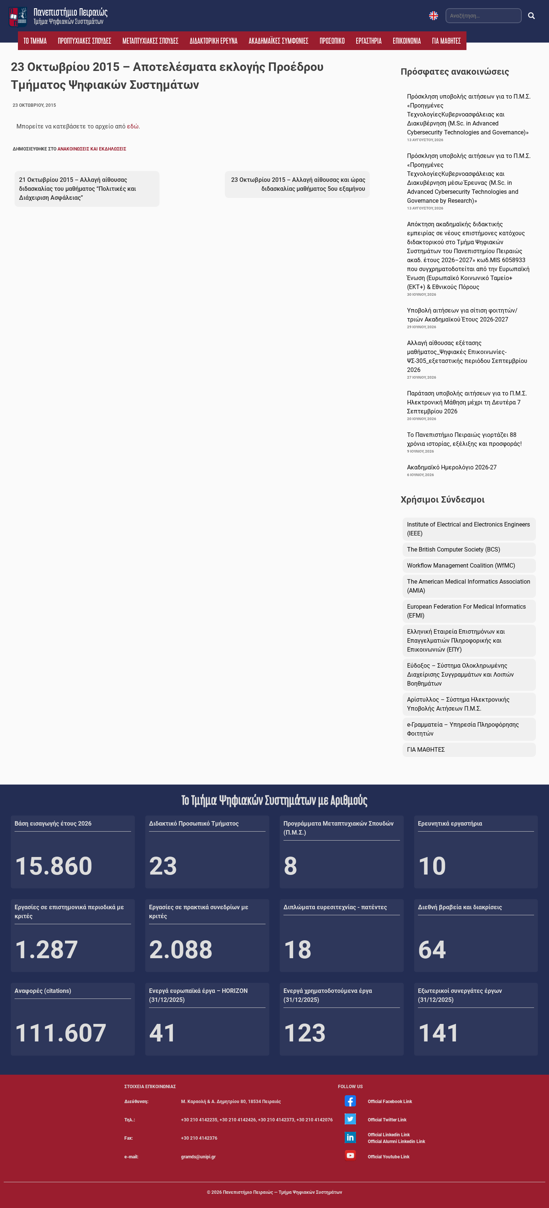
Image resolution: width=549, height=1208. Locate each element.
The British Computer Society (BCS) (453, 549)
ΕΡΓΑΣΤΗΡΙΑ (369, 40)
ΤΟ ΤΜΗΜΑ (35, 40)
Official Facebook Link (390, 1101)
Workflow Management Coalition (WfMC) (461, 565)
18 (297, 949)
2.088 (181, 949)
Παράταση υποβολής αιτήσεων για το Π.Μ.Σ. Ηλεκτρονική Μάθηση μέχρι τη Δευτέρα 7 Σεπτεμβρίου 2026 (467, 402)
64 (432, 949)
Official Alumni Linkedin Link (396, 1141)
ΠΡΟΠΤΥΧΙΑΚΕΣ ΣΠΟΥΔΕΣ (84, 40)
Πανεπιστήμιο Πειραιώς (71, 12)
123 (304, 1033)
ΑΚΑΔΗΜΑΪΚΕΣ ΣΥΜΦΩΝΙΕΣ (278, 40)
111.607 (61, 1033)
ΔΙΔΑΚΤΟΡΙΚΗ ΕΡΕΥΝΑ (214, 40)
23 (163, 866)
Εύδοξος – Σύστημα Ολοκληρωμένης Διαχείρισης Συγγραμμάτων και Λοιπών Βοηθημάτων (460, 674)
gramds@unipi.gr (198, 1156)
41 (163, 1033)
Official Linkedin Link (389, 1134)
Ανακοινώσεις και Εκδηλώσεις (92, 149)
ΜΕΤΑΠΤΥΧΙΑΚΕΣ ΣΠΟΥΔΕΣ (150, 40)
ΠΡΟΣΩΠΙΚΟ (332, 40)
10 (432, 866)
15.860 (54, 866)
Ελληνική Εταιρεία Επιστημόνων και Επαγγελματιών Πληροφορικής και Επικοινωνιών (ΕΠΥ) (456, 640)
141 (439, 1033)
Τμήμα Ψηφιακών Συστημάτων (68, 21)
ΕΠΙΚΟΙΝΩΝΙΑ (407, 40)
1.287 (46, 949)
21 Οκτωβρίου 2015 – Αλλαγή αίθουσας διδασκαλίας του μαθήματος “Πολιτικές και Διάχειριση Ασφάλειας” (77, 188)
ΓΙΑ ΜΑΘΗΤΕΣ (446, 40)
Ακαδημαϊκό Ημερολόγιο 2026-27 (452, 467)
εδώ (133, 126)
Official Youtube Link (388, 1156)
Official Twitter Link (387, 1119)
